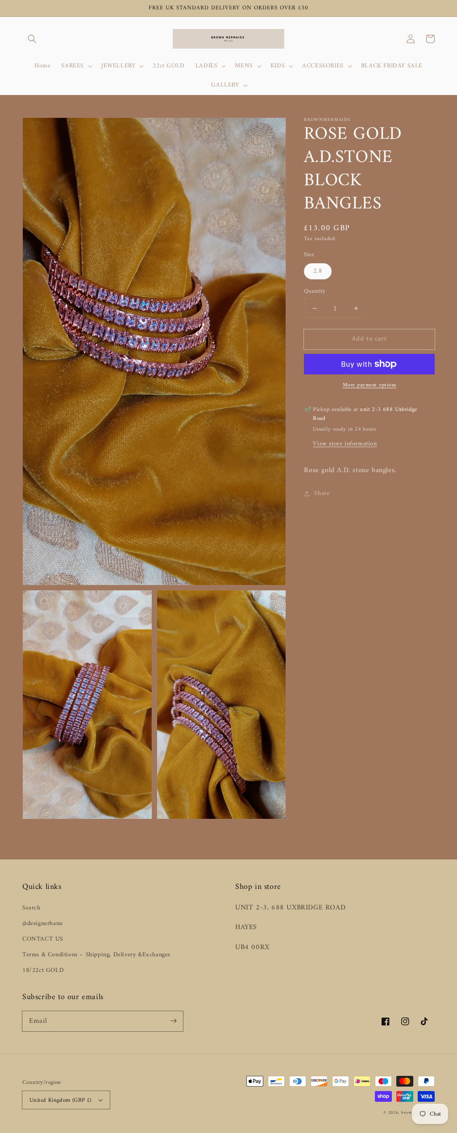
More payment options (369, 386)
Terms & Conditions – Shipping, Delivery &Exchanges (96, 954)
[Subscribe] (173, 1021)
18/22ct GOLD (43, 970)
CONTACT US (42, 939)
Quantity (314, 291)
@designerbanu (42, 923)
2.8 (317, 271)
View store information (345, 443)
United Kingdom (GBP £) (60, 1100)
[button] (32, 39)
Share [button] (321, 493)
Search (31, 907)
